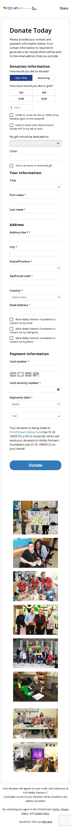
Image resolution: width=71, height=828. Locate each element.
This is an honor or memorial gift (33, 165)
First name (18, 195)
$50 (44, 92)
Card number (19, 361)
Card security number (25, 383)
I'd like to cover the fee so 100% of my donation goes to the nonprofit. (34, 116)
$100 (21, 98)
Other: (14, 151)
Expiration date (21, 397)
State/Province (21, 261)
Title (13, 180)
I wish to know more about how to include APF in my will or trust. (32, 126)
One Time (21, 78)
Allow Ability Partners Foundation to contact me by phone (32, 339)
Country (16, 290)
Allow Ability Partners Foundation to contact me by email (32, 321)
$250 (44, 98)
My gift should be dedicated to (29, 137)
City (13, 247)
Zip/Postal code (21, 276)
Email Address (20, 305)
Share (64, 8)
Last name (18, 209)
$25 (21, 92)
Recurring (44, 78)
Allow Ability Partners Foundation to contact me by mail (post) (32, 330)
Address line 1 (20, 232)
